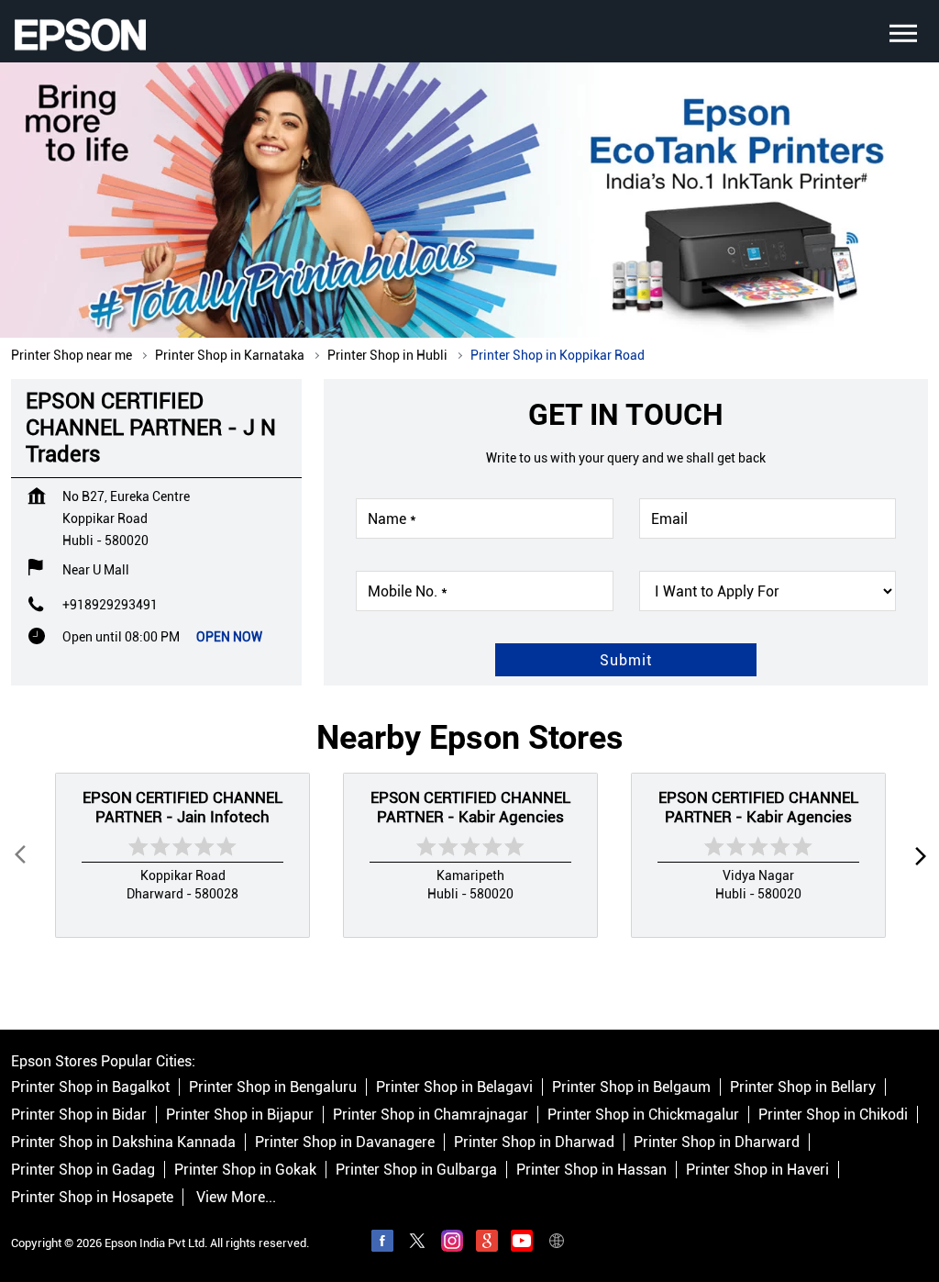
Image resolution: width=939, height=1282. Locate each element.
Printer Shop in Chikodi (833, 1114)
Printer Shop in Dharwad (534, 1142)
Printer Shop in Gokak (245, 1169)
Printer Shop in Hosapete (92, 1197)
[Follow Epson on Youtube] (521, 1243)
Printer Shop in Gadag (83, 1169)
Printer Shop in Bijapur (240, 1114)
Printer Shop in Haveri (757, 1169)
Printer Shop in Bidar (79, 1114)
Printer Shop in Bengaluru (273, 1087)
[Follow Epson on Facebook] (382, 1243)
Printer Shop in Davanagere (345, 1142)
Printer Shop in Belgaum (631, 1087)
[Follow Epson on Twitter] (417, 1243)
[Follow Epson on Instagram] (452, 1243)
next (917, 855)
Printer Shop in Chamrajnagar (430, 1114)
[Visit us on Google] (487, 1243)
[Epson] (80, 35)
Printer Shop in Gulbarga (416, 1169)
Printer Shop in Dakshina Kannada (123, 1142)
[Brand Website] (556, 1243)
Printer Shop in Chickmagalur (643, 1114)
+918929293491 (110, 604)
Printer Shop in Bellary (803, 1087)
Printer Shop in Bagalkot (90, 1087)
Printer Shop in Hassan (591, 1169)
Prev (22, 855)
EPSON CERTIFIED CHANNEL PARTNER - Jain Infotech (182, 806)
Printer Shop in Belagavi (454, 1087)
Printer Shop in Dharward (717, 1142)
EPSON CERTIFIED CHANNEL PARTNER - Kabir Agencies (470, 806)
